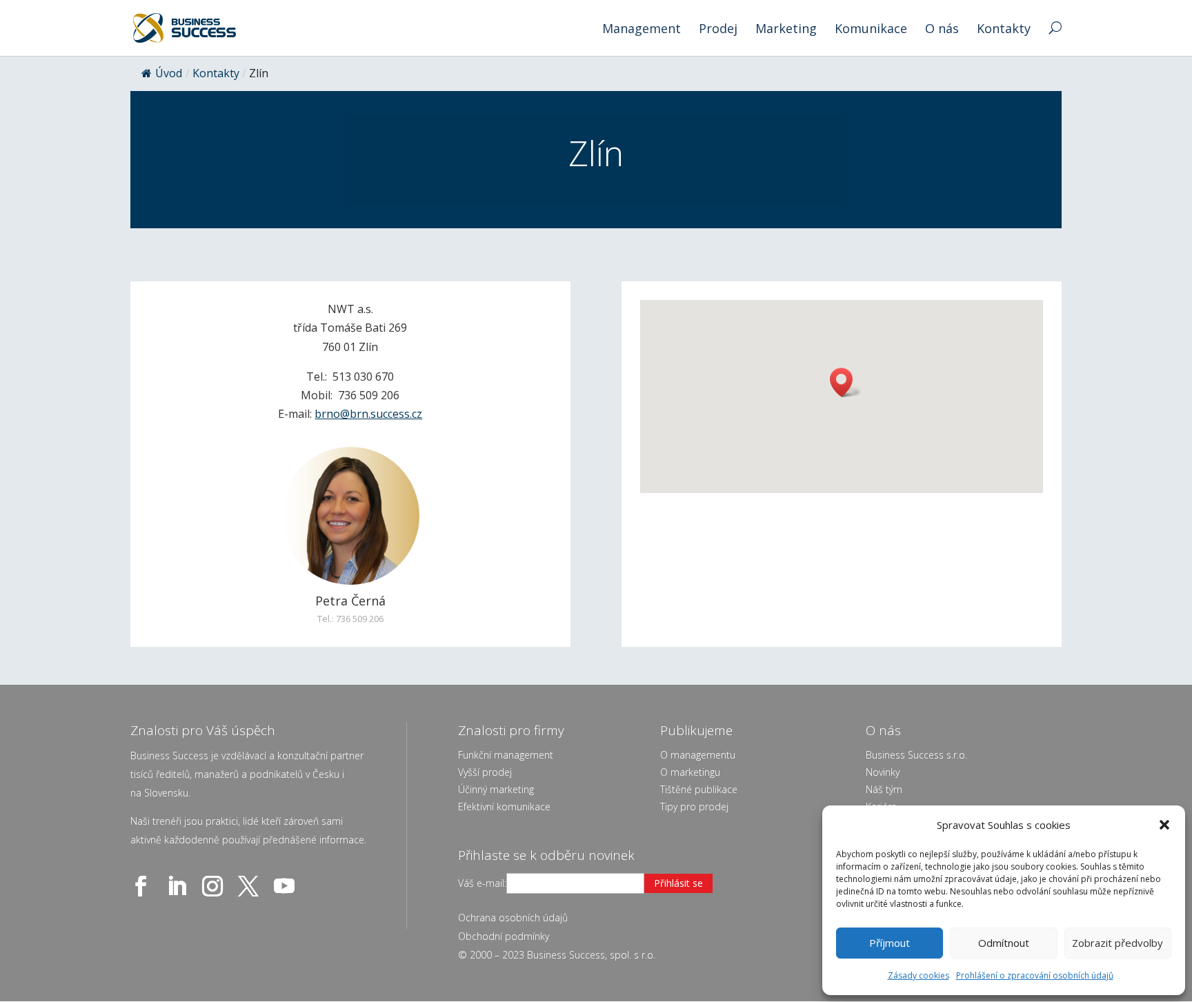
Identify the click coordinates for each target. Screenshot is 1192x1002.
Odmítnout (1003, 943)
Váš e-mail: (482, 883)
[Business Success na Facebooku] (143, 886)
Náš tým (884, 789)
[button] (1164, 825)
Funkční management (505, 754)
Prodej (718, 30)
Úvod (168, 73)
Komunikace (871, 30)
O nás (942, 30)
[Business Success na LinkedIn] (179, 886)
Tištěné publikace (698, 789)
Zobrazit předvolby (1117, 943)
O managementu (697, 754)
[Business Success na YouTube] (287, 886)
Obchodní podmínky (503, 936)
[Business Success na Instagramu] (215, 886)
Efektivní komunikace (504, 806)
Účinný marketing (496, 789)
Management (641, 30)
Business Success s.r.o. (916, 754)
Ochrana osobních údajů (513, 917)
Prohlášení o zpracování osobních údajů (1034, 975)
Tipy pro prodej (694, 806)
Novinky (883, 772)
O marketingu (690, 772)
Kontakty (1004, 30)
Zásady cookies (918, 975)
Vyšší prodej (485, 772)
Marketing (786, 30)
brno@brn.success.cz (368, 413)
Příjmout (889, 943)
